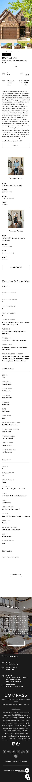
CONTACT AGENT (16, 267)
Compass (17, 714)
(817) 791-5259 (7, 246)
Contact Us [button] (16, 643)
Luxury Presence (20, 761)
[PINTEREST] (18, 751)
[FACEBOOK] (4, 751)
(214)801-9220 (10, 669)
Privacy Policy (23, 771)
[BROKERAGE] (23, 751)
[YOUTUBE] (13, 751)
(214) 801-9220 (7, 192)
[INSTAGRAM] (9, 751)
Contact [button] (16, 145)
